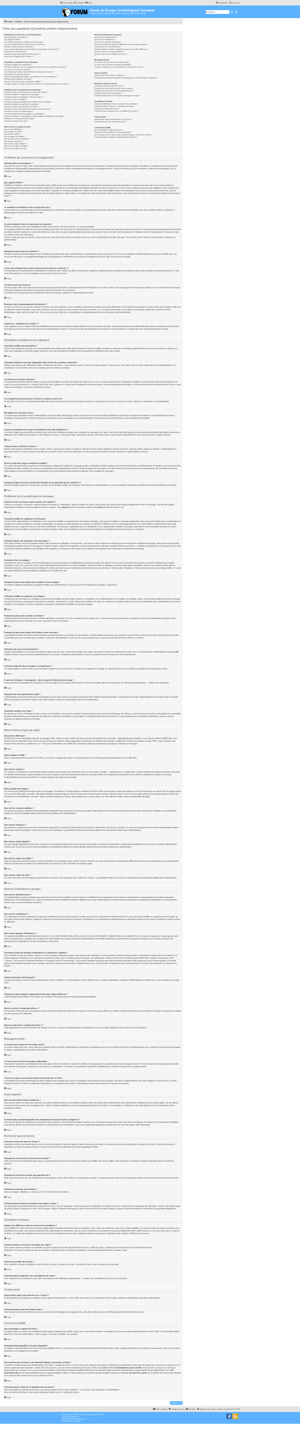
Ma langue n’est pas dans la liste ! (17, 74)
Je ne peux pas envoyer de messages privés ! (112, 62)
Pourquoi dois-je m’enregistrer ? (16, 37)
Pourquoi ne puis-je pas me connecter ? (19, 47)
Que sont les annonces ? (13, 141)
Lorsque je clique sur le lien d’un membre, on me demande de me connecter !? (36, 84)
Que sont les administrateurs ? (106, 37)
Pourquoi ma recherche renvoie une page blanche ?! (114, 91)
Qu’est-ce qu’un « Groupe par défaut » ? (109, 51)
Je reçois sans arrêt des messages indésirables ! (113, 65)
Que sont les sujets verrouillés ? (16, 146)
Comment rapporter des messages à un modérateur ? (24, 114)
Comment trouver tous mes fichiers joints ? (110, 122)
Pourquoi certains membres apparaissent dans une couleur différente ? (121, 49)
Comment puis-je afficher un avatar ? (18, 79)
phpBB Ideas (132, 1348)
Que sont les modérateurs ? (105, 39)
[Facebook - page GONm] (229, 1416)
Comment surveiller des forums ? (107, 109)
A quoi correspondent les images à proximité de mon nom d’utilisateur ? (31, 77)
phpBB (145, 418)
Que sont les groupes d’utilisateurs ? (108, 42)
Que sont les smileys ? (13, 134)
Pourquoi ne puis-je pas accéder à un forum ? (21, 106)
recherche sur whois (163, 1365)
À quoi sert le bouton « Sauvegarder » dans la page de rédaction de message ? (34, 116)
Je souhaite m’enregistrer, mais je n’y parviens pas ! (23, 42)
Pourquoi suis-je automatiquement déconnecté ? (22, 54)
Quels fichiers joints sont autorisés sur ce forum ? (113, 119)
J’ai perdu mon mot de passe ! (15, 51)
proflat (68, 1419)
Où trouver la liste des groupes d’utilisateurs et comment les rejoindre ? (121, 44)
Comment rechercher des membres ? (108, 93)
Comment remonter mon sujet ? (16, 121)
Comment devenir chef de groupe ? (107, 47)
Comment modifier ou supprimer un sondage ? (21, 104)
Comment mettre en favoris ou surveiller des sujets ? (114, 106)
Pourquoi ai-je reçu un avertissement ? (18, 111)
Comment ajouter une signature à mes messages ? (23, 97)
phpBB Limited (72, 1331)
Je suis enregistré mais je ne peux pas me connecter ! (24, 44)
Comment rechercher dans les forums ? (109, 86)
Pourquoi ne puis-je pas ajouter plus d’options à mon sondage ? (28, 102)
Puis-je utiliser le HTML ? (13, 132)
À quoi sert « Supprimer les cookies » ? (19, 56)
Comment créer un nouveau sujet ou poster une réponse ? (26, 92)
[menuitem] (79, 3)
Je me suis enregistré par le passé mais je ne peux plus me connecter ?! (31, 49)
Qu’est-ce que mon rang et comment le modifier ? (23, 81)
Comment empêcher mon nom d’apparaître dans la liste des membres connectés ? (35, 67)
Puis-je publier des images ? (14, 136)
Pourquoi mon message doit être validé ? (19, 118)
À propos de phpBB (57, 1334)
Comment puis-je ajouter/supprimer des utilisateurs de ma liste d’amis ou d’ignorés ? (126, 78)
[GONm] (75, 11)
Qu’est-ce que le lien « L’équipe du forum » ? (111, 54)
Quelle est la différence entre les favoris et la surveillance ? (116, 104)
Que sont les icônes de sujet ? (15, 148)
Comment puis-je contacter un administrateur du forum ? (115, 137)
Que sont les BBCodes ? (13, 129)
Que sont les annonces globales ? (17, 139)
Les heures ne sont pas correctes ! (17, 69)
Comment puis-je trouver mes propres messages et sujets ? (117, 95)
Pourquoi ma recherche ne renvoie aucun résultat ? (113, 88)
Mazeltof (78, 1419)
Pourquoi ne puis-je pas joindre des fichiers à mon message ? (27, 109)
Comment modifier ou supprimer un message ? (22, 94)
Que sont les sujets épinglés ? (15, 144)
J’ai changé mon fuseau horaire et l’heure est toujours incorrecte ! (29, 72)
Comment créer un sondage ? (15, 99)
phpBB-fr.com (75, 1417)
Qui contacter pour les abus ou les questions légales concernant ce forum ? (123, 135)
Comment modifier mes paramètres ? (18, 65)
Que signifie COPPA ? (12, 39)
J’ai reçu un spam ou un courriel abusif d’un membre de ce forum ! (119, 67)
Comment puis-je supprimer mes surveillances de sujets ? (116, 111)
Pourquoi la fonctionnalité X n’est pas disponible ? (112, 132)
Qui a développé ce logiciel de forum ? (108, 130)
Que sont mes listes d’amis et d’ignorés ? (109, 75)
